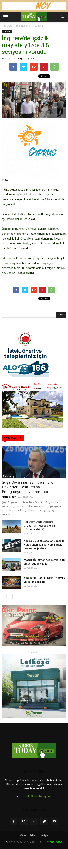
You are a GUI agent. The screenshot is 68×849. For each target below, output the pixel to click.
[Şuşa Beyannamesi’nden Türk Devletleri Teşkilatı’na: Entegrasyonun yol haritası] (34, 461)
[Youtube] (54, 821)
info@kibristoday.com (39, 796)
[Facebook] (13, 821)
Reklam (33, 835)
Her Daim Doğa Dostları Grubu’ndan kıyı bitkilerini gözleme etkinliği (39, 525)
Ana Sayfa (7, 25)
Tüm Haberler (23, 25)
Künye (23, 835)
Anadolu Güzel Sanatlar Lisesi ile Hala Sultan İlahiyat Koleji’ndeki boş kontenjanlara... (44, 544)
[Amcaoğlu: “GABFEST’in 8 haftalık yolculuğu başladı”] (11, 582)
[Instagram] (24, 821)
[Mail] (34, 821)
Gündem (39, 25)
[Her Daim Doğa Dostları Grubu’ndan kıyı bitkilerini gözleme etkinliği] (11, 526)
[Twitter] (44, 821)
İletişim (45, 835)
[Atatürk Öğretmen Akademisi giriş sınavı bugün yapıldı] (11, 564)
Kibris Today (15, 58)
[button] (62, 17)
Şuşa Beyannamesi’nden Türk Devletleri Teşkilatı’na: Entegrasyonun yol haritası (27, 487)
